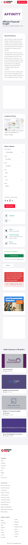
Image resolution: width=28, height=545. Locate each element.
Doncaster (3, 537)
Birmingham (3, 523)
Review (5, 183)
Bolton (2, 525)
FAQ (2, 475)
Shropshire (16, 26)
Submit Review (9, 206)
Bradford (3, 527)
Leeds (16, 529)
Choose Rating (7, 149)
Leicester (16, 531)
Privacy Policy (4, 477)
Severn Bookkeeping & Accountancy (12, 434)
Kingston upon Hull (18, 526)
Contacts (2, 468)
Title (5, 169)
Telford (12, 26)
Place (5, 176)
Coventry (3, 535)
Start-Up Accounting (5, 492)
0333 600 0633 (13, 243)
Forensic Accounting (5, 497)
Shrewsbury (6, 436)
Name (5, 156)
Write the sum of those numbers (10, 197)
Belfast (2, 520)
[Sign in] (15, 2)
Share (8, 265)
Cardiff (2, 532)
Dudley (16, 519)
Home (2, 460)
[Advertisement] (14, 97)
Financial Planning (4, 504)
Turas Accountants (8, 369)
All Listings (3, 463)
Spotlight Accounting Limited (10, 390)
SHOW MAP (14, 125)
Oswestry (6, 415)
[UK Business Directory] (14, 304)
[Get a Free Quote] (14, 279)
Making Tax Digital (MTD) (6, 507)
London (16, 536)
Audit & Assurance (5, 495)
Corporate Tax (4, 490)
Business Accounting (5, 488)
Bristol (2, 530)
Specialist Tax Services (5, 502)
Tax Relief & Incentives (5, 500)
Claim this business (14, 255)
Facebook (11, 216)
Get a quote (3, 465)
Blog (2, 470)
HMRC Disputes (4, 512)
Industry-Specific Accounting (7, 509)
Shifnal (5, 392)
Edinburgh (17, 522)
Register (2, 472)
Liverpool (16, 534)
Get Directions (13, 235)
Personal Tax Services (5, 485)
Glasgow (16, 524)
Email (5, 163)
